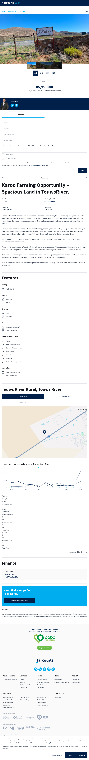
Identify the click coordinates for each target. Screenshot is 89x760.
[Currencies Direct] (43, 729)
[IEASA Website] (8, 728)
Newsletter (9, 155)
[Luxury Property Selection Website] (6, 717)
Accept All (81, 755)
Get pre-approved (44, 648)
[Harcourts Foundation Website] (17, 718)
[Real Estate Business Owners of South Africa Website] (30, 729)
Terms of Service (41, 165)
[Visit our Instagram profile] (49, 669)
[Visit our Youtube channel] (53, 669)
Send (82, 170)
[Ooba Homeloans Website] (42, 718)
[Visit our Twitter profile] (40, 669)
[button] (2, 40)
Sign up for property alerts (19, 601)
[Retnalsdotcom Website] (29, 718)
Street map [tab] (23, 396)
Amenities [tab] (66, 396)
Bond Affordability (10, 577)
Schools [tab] (23, 402)
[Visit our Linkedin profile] (44, 669)
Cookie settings (57, 755)
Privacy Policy (65, 162)
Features (44, 178)
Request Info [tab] (23, 114)
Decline (70, 755)
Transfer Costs (9, 574)
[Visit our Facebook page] (36, 669)
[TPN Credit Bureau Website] (20, 729)
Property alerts (11, 158)
